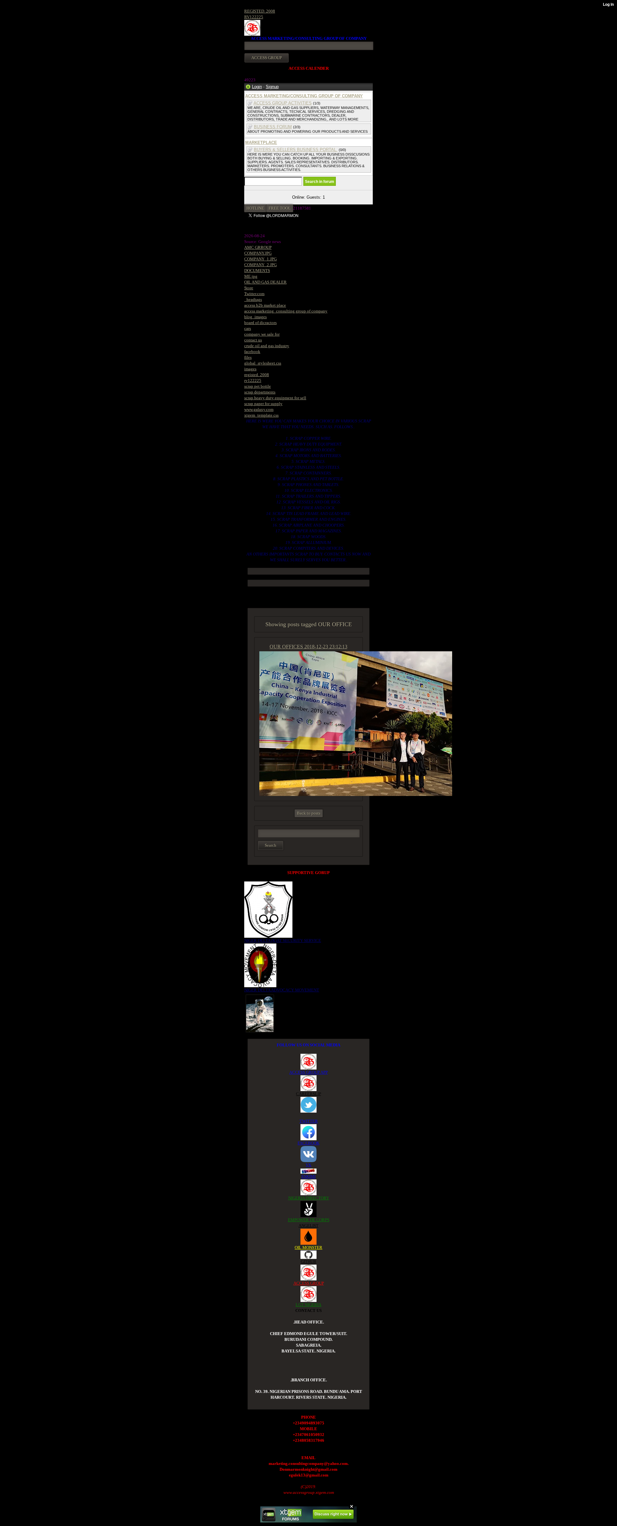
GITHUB (308, 1261)
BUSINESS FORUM (273, 126)
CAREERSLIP (308, 1093)
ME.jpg (250, 276)
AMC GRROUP (258, 247)
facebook (252, 351)
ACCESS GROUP (308, 1283)
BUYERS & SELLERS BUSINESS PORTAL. (295, 149)
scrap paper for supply (263, 403)
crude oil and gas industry (266, 345)
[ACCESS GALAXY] (259, 1012)
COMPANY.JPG (258, 253)
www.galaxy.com (258, 409)
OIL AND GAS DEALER (265, 282)
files (248, 357)
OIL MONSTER (308, 1247)
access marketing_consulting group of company (285, 311)
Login (257, 86)
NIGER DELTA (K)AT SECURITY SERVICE (282, 940)
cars (247, 328)
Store (248, 287)
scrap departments (259, 392)
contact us (253, 340)
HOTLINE (255, 208)
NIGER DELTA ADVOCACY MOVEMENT (281, 990)
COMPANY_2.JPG (260, 264)
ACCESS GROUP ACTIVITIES (283, 103)
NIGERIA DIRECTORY (308, 1198)
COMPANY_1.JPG (260, 259)
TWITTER (309, 1121)
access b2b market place (265, 305)
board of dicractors (260, 322)
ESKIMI (308, 1176)
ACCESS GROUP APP (308, 1072)
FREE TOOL (280, 208)
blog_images (255, 316)
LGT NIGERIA (308, 1304)
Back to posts (308, 813)
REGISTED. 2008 (259, 11)
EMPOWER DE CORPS (308, 1219)
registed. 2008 (256, 374)
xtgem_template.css (261, 415)
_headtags (253, 299)
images (250, 368)
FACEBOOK (308, 1143)
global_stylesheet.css (262, 363)
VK (308, 1164)
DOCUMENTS (257, 270)
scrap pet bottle (257, 386)
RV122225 (253, 16)
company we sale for (262, 334)
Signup (272, 86)
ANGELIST (308, 1225)
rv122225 (252, 380)
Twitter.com (254, 293)
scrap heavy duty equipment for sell (275, 397)
